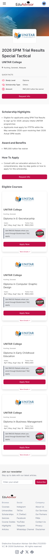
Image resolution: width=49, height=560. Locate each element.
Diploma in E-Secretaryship (19, 218)
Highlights (6, 525)
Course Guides (8, 522)
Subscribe (41, 482)
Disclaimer (40, 529)
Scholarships (7, 514)
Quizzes (5, 518)
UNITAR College (12, 62)
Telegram (21, 525)
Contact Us (41, 522)
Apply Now (25, 244)
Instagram (21, 507)
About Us (40, 507)
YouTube (21, 522)
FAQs (38, 518)
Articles (5, 529)
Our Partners (41, 514)
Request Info (24, 96)
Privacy (39, 525)
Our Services (41, 510)
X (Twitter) (21, 514)
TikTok (20, 510)
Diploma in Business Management (22, 421)
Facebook (21, 518)
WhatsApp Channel (25, 529)
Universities (7, 510)
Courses (5, 507)
